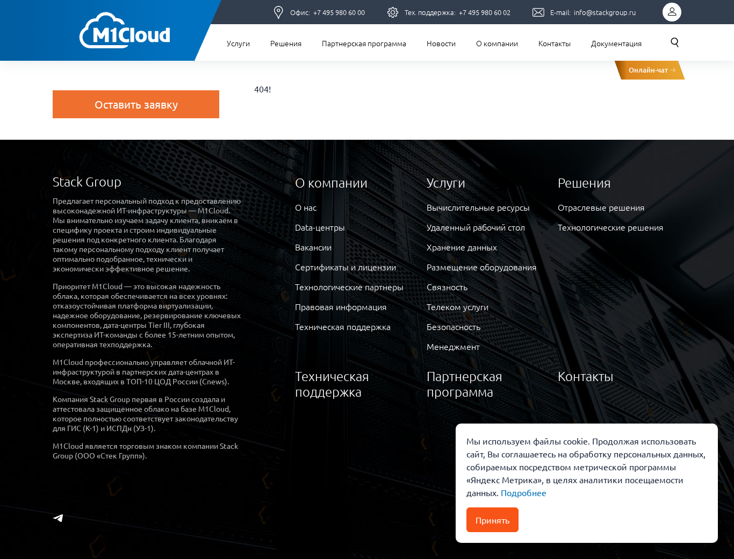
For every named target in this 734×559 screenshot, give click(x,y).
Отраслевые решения (601, 207)
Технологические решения (611, 227)
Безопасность (453, 326)
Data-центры (320, 227)
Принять (492, 519)
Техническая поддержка (343, 326)
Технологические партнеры (349, 286)
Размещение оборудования (482, 267)
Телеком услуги (457, 306)
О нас (305, 207)
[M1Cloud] (124, 30)
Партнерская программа (364, 43)
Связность (447, 286)
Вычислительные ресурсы (478, 207)
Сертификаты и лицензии (345, 267)
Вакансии (313, 247)
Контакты (554, 43)
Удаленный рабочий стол (476, 227)
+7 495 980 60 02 (484, 12)
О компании (497, 43)
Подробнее (522, 492)
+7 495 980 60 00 (339, 12)
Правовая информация (341, 306)
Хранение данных (462, 247)
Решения (285, 43)
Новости (441, 43)
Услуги (238, 43)
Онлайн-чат (648, 70)
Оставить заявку (136, 104)
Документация (616, 43)
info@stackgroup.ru (605, 12)
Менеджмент (453, 346)
